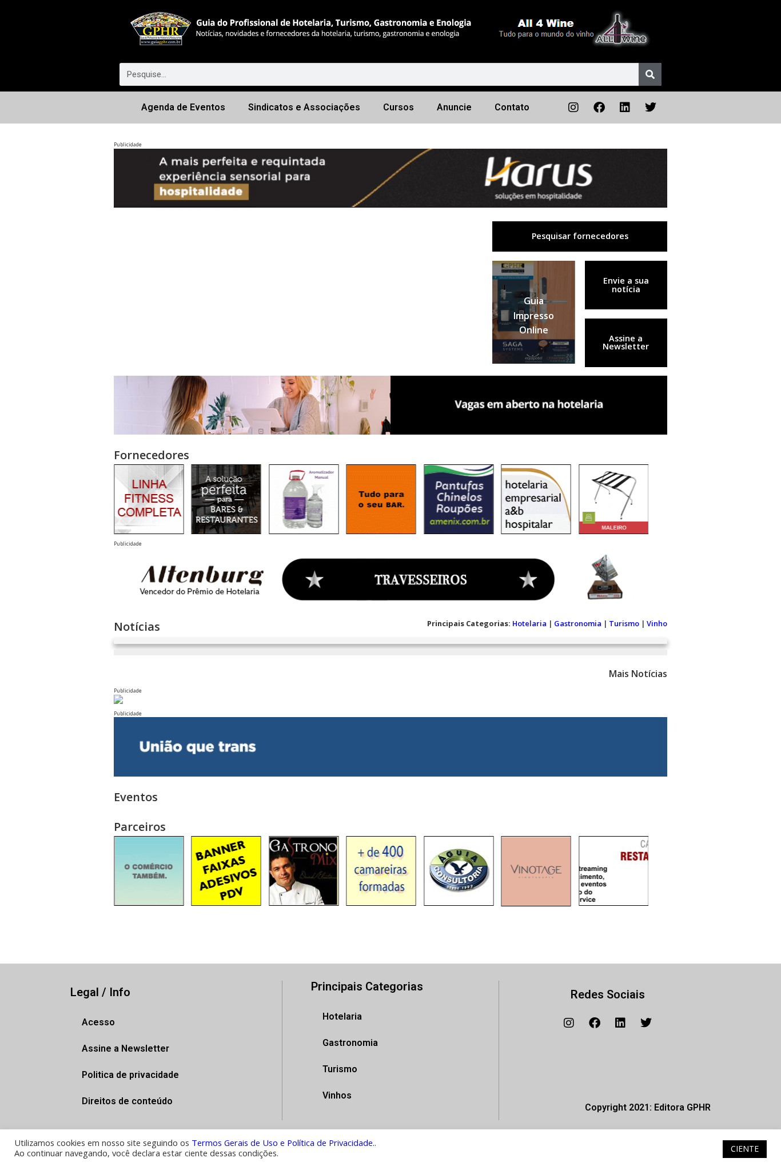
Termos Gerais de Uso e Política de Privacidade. (283, 1142)
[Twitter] (650, 107)
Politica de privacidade (130, 1074)
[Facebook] (599, 107)
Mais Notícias (638, 673)
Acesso (98, 1022)
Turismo (624, 623)
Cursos (398, 107)
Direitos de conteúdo (127, 1101)
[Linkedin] (624, 107)
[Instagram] (573, 107)
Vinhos (337, 1095)
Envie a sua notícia (626, 284)
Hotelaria (529, 623)
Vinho (657, 623)
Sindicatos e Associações (304, 107)
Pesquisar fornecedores (580, 235)
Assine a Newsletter (626, 342)
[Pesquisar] (650, 74)
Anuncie (454, 107)
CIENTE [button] (745, 1148)
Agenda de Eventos (183, 107)
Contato (512, 107)
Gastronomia (577, 623)
